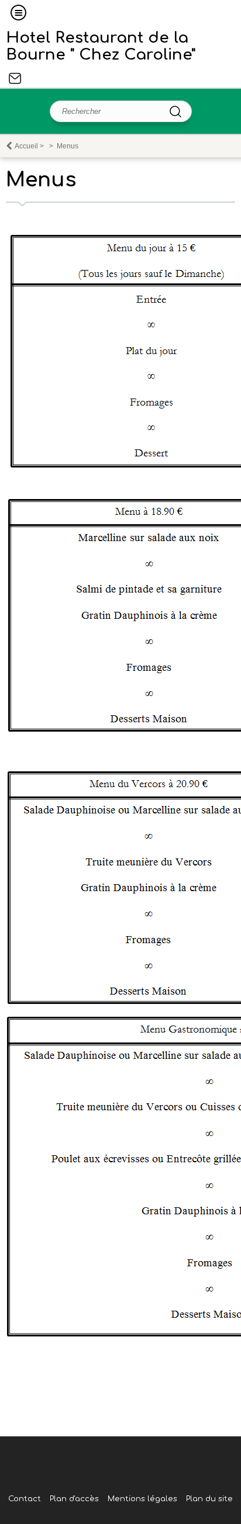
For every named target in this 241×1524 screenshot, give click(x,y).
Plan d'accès (74, 1499)
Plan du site (209, 1499)
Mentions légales (142, 1499)
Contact (15, 78)
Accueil (26, 146)
